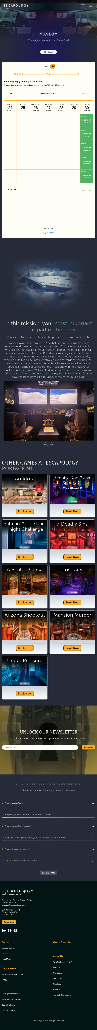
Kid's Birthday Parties (11, 999)
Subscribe (88, 747)
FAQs (4, 980)
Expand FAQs (48, 873)
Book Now (25, 511)
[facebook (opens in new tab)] (9, 931)
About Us (58, 956)
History (56, 967)
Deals (4, 953)
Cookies (57, 984)
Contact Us (58, 973)
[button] (45, 444)
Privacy (56, 989)
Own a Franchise (62, 942)
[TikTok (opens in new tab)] (15, 931)
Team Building (8, 1005)
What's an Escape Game (12, 974)
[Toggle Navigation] (90, 6)
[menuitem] (24, 952)
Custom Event (8, 1010)
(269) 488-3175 (9, 902)
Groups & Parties (11, 993)
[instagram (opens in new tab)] (4, 931)
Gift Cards (57, 978)
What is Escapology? (62, 962)
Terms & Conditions (62, 995)
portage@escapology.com (14, 905)
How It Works (9, 968)
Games (5, 942)
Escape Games (8, 948)
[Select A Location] (83, 6)
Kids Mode (6, 959)
